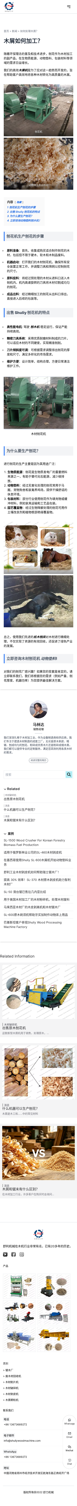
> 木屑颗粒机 (11, 1399)
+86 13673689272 (15, 1424)
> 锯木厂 (8, 1370)
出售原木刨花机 (14, 799)
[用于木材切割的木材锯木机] (19, 1312)
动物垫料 (48, 658)
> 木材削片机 (11, 1382)
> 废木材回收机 (12, 1376)
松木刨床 (40, 637)
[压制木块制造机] (19, 1339)
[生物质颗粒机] (53, 1286)
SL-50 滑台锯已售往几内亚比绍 (25, 892)
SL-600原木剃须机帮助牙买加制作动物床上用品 (36, 915)
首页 (6, 31)
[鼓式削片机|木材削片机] (53, 1312)
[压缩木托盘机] (19, 1286)
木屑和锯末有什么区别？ (20, 820)
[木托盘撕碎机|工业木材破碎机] (53, 1339)
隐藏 (19, 202)
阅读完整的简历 (38, 760)
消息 (7, 805)
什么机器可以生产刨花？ (20, 809)
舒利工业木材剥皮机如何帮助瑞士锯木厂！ (32, 872)
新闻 (14, 31)
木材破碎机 (10, 795)
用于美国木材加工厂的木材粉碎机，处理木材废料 (37, 899)
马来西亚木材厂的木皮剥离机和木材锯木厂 (32, 907)
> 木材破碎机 (11, 1387)
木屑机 (23, 70)
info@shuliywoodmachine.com (22, 1440)
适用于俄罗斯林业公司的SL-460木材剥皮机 (33, 852)
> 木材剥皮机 (11, 1393)
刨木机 (34, 327)
